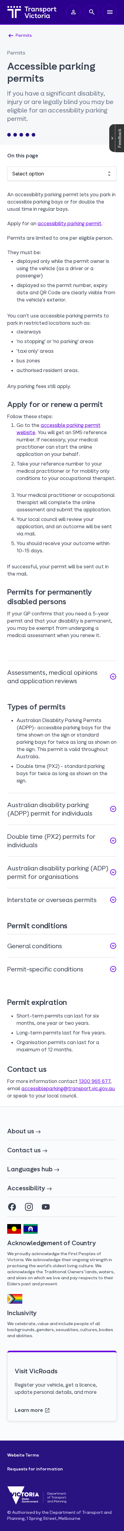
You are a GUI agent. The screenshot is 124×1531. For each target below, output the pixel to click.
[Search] (91, 12)
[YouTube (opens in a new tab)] (46, 1207)
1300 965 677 (94, 1081)
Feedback (119, 138)
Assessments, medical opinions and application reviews (62, 676)
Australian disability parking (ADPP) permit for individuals (62, 809)
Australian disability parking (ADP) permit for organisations (62, 872)
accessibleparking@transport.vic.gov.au (68, 1088)
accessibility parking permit (69, 223)
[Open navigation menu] (109, 12)
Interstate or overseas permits (62, 899)
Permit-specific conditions (62, 969)
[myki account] (73, 12)
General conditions (62, 946)
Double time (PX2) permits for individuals (62, 840)
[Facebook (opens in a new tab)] (12, 1207)
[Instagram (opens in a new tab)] (29, 1207)
